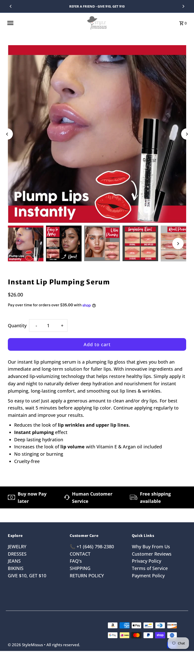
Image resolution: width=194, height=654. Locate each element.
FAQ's (76, 561)
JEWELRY (17, 546)
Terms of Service (150, 568)
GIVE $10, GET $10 (27, 576)
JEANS (14, 561)
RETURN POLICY (87, 576)
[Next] (183, 6)
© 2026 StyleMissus (26, 644)
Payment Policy (148, 576)
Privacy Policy (146, 561)
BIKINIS (15, 568)
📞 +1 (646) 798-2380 (92, 546)
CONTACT (80, 554)
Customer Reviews (152, 554)
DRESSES (17, 554)
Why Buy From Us (151, 546)
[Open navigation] (45, 23)
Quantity (17, 325)
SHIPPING (80, 568)
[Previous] (11, 6)
